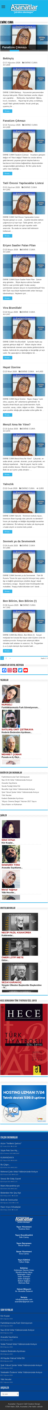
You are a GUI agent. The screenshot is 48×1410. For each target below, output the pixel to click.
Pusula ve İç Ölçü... (11, 757)
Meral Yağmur (9, 889)
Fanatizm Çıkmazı (14, 47)
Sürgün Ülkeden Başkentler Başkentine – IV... (22, 986)
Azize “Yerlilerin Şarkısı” (11, 1143)
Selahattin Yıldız (11, 864)
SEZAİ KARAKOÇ (12, 982)
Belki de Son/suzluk (9, 1200)
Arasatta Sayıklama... (12, 868)
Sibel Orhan (8, 840)
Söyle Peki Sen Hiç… (10, 1150)
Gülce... (5, 960)
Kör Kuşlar (5, 1316)
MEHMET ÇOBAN (11, 754)
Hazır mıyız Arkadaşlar (11, 1207)
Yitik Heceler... (9, 892)
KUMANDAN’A (7, 1157)
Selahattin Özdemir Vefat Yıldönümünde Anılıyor (21, 1372)
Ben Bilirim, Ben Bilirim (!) (20, 600)
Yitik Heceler (6, 1379)
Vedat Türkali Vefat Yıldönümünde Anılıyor (19, 1344)
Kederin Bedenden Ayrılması (13, 1351)
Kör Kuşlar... (8, 843)
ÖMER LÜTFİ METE (13, 957)
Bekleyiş (8, 58)
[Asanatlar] (24, 8)
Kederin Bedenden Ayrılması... (17, 732)
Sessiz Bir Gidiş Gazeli (11, 1179)
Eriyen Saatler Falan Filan (19, 245)
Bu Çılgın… (6, 1164)
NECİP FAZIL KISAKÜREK (16, 932)
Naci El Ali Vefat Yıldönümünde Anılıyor (17, 1330)
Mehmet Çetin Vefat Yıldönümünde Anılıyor (19, 1171)
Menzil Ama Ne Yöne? (17, 424)
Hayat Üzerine (12, 367)
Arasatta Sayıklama (9, 1337)
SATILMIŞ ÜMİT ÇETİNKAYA (17, 729)
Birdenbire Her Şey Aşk (11, 1193)
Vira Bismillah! (12, 307)
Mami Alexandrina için (10, 1186)
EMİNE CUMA (30, 62)
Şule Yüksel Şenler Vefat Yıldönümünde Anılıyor (21, 1365)
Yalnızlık (8, 484)
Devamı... (8, 111)
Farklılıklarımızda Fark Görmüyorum (16, 1323)
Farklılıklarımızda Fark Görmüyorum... (20, 707)
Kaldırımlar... (8, 935)
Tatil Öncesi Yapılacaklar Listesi (23, 183)
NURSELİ (7, 704)
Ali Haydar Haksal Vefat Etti (13, 1358)
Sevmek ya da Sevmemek (19, 541)
